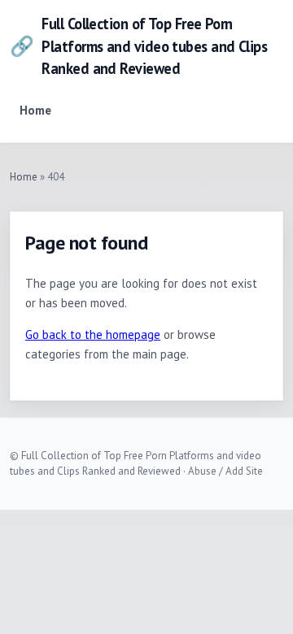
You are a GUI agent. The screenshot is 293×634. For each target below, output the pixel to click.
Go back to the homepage (92, 334)
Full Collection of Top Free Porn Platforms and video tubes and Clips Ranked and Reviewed (138, 46)
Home (35, 110)
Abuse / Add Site (225, 471)
